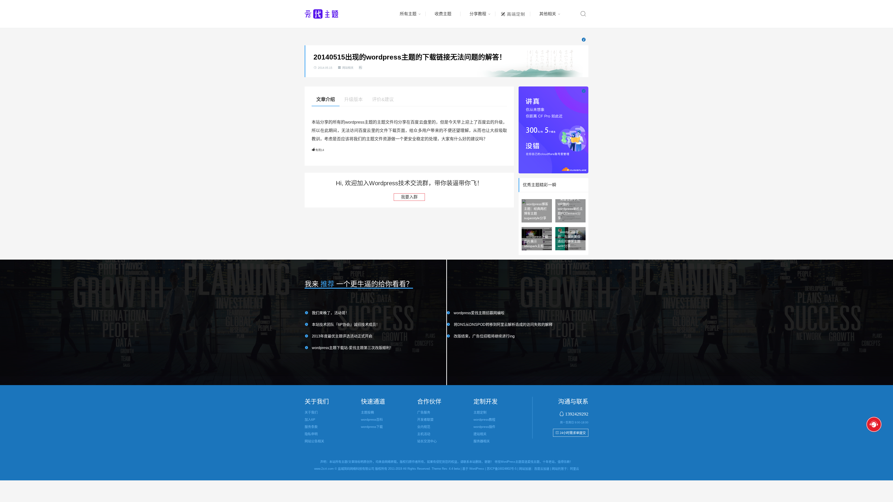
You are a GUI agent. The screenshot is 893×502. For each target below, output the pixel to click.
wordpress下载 (372, 427)
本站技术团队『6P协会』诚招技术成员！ (346, 325)
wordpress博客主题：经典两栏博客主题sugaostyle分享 (536, 211)
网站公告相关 (314, 441)
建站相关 (479, 434)
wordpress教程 (484, 419)
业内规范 (423, 427)
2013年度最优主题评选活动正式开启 (342, 336)
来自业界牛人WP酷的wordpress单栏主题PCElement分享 (570, 209)
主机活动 (423, 434)
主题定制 (512, 12)
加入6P (310, 419)
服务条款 (311, 427)
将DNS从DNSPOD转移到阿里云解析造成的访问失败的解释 (503, 325)
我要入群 (409, 197)
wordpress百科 (372, 419)
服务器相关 (481, 441)
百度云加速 (541, 468)
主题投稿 (367, 412)
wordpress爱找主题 (330, 14)
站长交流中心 (427, 441)
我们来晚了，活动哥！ (330, 313)
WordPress (476, 468)
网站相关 (347, 67)
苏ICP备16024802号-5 (501, 468)
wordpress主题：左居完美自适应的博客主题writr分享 (569, 239)
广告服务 (423, 412)
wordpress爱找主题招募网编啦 (479, 313)
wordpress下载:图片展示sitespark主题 (536, 241)
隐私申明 (311, 434)
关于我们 (311, 412)
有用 (318, 150)
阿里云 (574, 468)
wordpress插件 (484, 427)
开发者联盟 (425, 419)
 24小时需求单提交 (571, 432)
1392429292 (576, 413)
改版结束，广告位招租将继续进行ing (484, 336)
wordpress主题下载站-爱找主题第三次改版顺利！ (352, 348)
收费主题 (443, 14)
